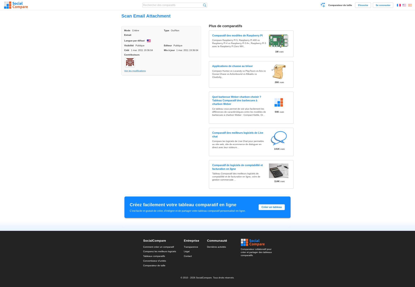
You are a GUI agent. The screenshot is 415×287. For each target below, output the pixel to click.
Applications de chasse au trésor (232, 66)
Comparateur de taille (340, 5)
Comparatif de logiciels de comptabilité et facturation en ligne (237, 167)
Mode (127, 30)
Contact (188, 256)
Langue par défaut (134, 40)
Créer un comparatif (323, 5)
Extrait (127, 35)
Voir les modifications (135, 70)
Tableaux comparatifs (154, 256)
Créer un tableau (271, 207)
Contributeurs (132, 54)
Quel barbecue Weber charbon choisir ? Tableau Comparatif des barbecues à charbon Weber (236, 101)
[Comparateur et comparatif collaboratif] (16, 5)
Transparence (191, 247)
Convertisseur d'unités (154, 260)
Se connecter (383, 5)
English (404, 5)
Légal (187, 251)
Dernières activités (216, 247)
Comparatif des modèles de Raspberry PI (237, 35)
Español (410, 5)
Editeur (168, 45)
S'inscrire (363, 5)
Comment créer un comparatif (158, 247)
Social (256, 242)
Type (166, 30)
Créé (126, 50)
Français (399, 5)
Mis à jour (169, 50)
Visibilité (129, 45)
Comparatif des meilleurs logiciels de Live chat (237, 134)
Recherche (204, 5)
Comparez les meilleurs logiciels (159, 251)
